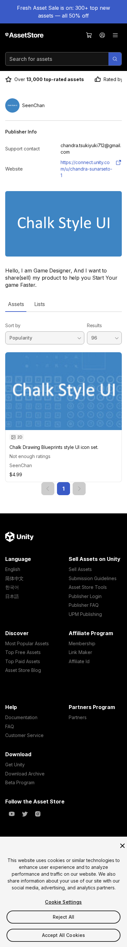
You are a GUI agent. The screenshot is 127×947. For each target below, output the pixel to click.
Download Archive (25, 773)
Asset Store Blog (23, 670)
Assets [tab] (16, 304)
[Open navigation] (115, 35)
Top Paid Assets (22, 661)
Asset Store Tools (88, 587)
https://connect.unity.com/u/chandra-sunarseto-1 (86, 169)
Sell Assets (80, 569)
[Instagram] (37, 813)
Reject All (63, 917)
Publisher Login (85, 596)
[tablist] (63, 304)
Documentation (21, 717)
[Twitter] (24, 813)
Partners (78, 717)
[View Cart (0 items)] (89, 35)
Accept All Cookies (63, 935)
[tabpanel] (63, 403)
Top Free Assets (23, 652)
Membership (82, 643)
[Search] (114, 58)
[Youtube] (11, 813)
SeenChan (20, 465)
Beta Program (20, 782)
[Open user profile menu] (102, 35)
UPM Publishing (85, 614)
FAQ (9, 726)
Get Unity (15, 764)
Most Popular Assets (27, 643)
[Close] (122, 846)
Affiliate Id (79, 661)
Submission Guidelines (93, 578)
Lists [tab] (39, 304)
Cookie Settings (63, 902)
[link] (47, 488)
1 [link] (63, 488)
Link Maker (80, 652)
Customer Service (24, 735)
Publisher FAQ (84, 605)
